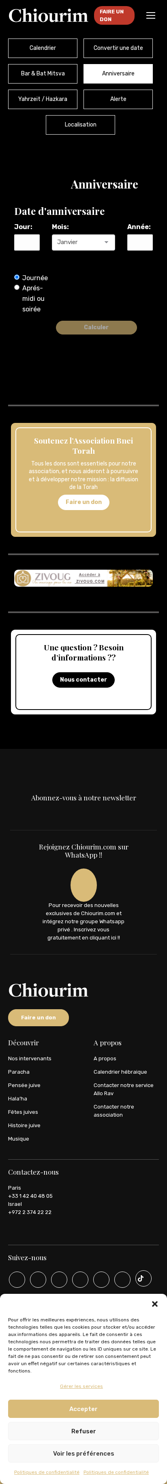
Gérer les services (81, 1386)
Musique (18, 1139)
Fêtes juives (23, 1112)
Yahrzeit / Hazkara (42, 99)
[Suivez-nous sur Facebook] (56, 1280)
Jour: (23, 227)
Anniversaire (118, 73)
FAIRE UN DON (112, 15)
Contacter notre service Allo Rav (124, 1089)
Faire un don (84, 502)
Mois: (60, 227)
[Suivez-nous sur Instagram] (77, 1280)
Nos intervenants (29, 1058)
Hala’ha (17, 1099)
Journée (35, 278)
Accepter (83, 1409)
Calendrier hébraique (120, 1072)
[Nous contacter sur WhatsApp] (119, 1280)
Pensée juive (24, 1085)
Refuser (83, 1431)
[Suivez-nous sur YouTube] (35, 1280)
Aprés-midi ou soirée (33, 298)
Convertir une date (118, 48)
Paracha (19, 1072)
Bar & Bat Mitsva (43, 73)
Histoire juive (24, 1125)
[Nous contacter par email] (14, 1280)
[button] (155, 1304)
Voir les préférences (83, 1453)
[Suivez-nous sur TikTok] (140, 1278)
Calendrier (43, 48)
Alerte (118, 99)
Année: (139, 227)
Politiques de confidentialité (46, 1472)
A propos (105, 1058)
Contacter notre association (114, 1111)
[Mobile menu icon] (151, 15)
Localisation (80, 124)
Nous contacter (83, 679)
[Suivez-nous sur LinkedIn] (98, 1280)
